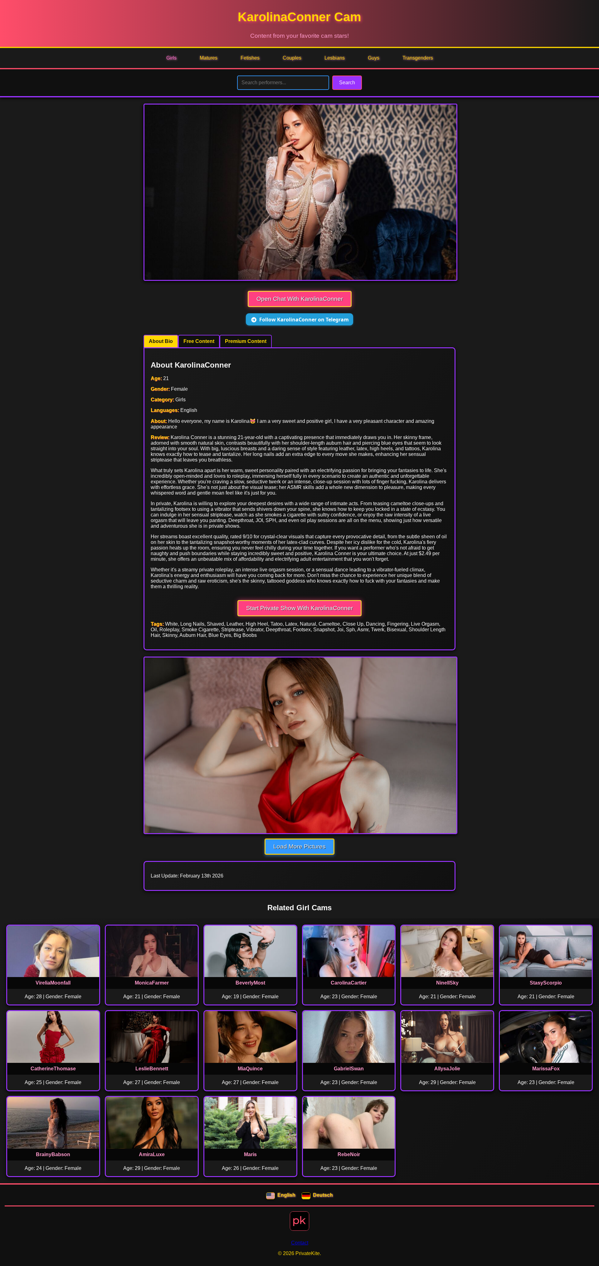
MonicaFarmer (152, 982)
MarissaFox (546, 1068)
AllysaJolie (447, 1068)
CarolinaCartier (349, 982)
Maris (250, 1154)
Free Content (198, 341)
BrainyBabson (53, 1154)
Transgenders (417, 58)
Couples (292, 58)
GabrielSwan (349, 1068)
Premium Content (245, 341)
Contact (299, 1242)
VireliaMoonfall (53, 982)
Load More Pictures (299, 846)
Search (347, 82)
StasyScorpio (546, 982)
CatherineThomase (53, 1068)
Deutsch (323, 1195)
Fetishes (250, 58)
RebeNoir (349, 1154)
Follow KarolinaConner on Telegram (304, 319)
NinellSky (447, 982)
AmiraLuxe (152, 1154)
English (286, 1195)
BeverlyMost (250, 982)
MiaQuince (250, 1068)
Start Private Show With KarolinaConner (299, 608)
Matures (208, 58)
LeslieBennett (151, 1068)
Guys (373, 58)
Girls (171, 58)
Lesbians (334, 58)
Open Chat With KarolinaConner (299, 299)
